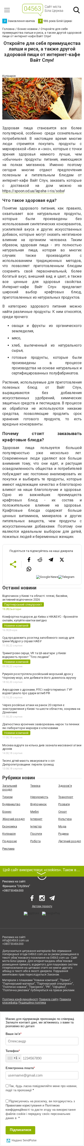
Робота (35, 841)
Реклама (8, 848)
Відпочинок (38, 804)
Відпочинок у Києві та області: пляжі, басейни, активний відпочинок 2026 (35, 597)
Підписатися (20, 1130)
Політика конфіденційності (20, 999)
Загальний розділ (9, 787)
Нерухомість (39, 797)
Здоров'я (65, 785)
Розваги (64, 804)
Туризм (7, 797)
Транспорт (65, 797)
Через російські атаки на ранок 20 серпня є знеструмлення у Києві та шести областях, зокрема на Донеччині (41, 708)
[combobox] (13, 1058)
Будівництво (11, 804)
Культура (65, 819)
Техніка (35, 785)
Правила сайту (49, 999)
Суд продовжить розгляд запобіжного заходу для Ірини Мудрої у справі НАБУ (38, 639)
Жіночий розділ (13, 819)
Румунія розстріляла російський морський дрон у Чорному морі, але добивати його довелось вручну (39, 675)
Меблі (34, 811)
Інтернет (36, 819)
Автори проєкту (42, 906)
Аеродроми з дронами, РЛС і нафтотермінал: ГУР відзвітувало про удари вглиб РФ (37, 691)
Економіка (9, 826)
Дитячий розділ (69, 841)
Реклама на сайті (13, 881)
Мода (62, 826)
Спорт (62, 811)
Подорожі (9, 841)
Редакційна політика (32, 1002)
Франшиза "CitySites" (16, 886)
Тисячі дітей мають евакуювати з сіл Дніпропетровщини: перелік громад (28, 762)
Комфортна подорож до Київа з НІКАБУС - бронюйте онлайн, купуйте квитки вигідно (40, 618)
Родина (63, 833)
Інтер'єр (36, 826)
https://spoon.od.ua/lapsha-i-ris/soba (33, 191)
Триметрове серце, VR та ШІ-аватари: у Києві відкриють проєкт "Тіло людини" (34, 655)
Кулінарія (9, 833)
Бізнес (6, 811)
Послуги (36, 833)
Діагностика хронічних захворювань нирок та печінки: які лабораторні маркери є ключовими (41, 726)
